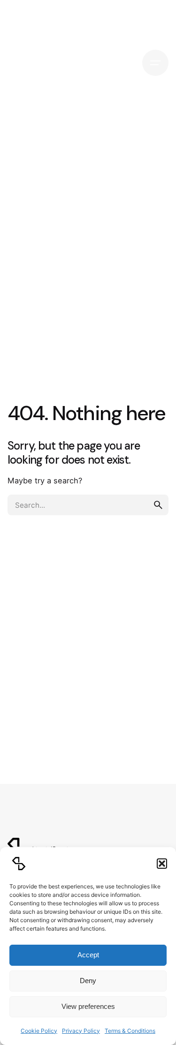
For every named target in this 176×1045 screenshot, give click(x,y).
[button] (162, 863)
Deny (88, 981)
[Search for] (88, 505)
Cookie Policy (39, 1030)
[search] (158, 505)
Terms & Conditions (130, 1030)
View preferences (88, 1006)
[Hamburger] (155, 63)
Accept (88, 955)
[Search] (123, 63)
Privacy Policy (81, 1030)
